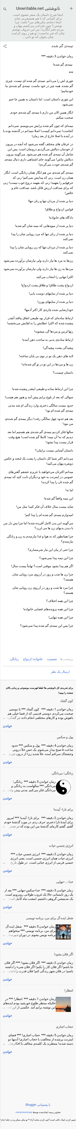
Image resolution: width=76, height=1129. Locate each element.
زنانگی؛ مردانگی (62, 773)
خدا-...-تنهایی (64, 882)
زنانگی (14, 659)
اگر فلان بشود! (63, 954)
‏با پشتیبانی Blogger (38, 1105)
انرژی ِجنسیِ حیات (61, 845)
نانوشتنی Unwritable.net (38, 8)
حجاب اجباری (64, 1026)
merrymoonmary (24, 1112)
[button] (5, 46)
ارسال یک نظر (60, 671)
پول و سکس (65, 737)
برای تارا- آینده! (63, 809)
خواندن (7, 726)
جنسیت (52, 659)
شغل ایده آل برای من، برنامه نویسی (49, 918)
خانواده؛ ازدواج (33, 659)
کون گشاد (66, 701)
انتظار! (69, 990)
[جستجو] (5, 9)
